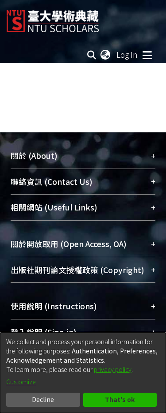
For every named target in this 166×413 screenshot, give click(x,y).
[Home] (53, 18)
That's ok (120, 399)
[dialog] (83, 373)
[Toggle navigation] (147, 54)
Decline (43, 399)
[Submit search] (91, 54)
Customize (21, 381)
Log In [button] (127, 54)
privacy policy (112, 369)
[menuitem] (106, 54)
